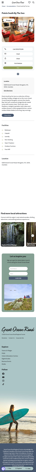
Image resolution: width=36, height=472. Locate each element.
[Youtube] (3, 377)
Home (3, 6)
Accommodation (11, 6)
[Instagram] (3, 380)
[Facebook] (3, 373)
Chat (28, 468)
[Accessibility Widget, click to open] (3, 469)
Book (18, 68)
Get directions (8, 91)
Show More (7, 115)
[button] (32, 30)
